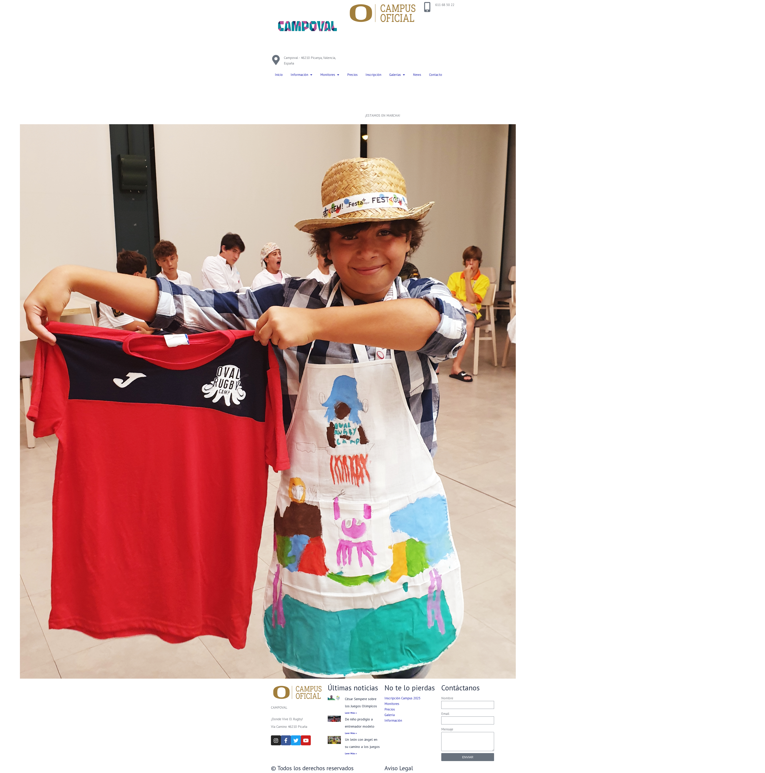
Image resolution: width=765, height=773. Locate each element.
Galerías (395, 74)
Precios (352, 74)
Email (445, 713)
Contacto (435, 74)
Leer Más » (351, 712)
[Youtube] (306, 740)
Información (299, 74)
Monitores (327, 74)
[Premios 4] (268, 401)
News (417, 74)
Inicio (279, 74)
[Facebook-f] (286, 740)
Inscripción (373, 74)
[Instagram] (276, 740)
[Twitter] (296, 740)
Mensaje (447, 729)
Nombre (447, 698)
